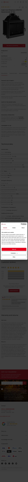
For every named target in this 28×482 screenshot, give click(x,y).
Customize (13, 253)
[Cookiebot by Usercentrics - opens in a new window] (21, 224)
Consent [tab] (5, 227)
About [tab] (23, 227)
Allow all (14, 249)
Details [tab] (14, 227)
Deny (14, 257)
